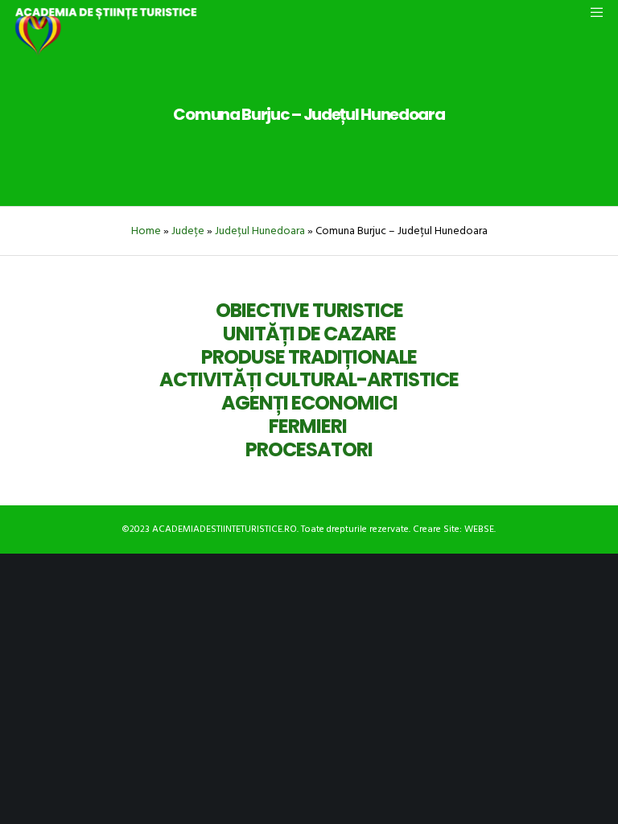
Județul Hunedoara (260, 230)
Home (146, 230)
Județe (187, 230)
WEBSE (479, 529)
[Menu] (591, 12)
